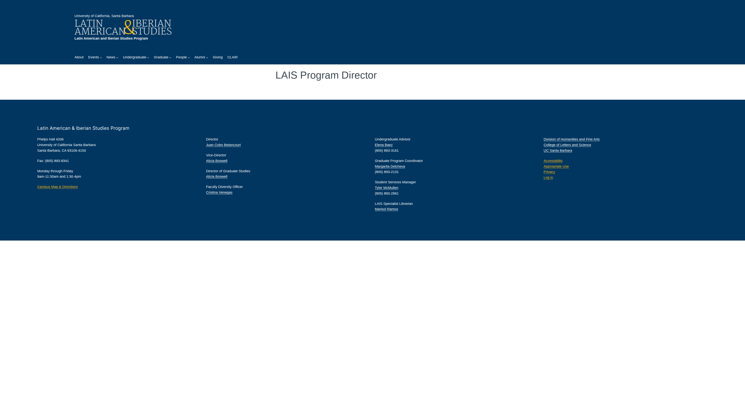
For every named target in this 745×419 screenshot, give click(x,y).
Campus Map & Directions (57, 187)
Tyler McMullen (386, 188)
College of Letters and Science (567, 145)
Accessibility (553, 161)
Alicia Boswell (216, 161)
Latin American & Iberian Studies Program (83, 128)
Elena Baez (384, 145)
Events (93, 57)
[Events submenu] (101, 57)
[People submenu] (189, 57)
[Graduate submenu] (170, 57)
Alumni (199, 57)
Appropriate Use (556, 166)
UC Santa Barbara (558, 150)
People (181, 57)
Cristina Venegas (219, 192)
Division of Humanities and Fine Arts (572, 139)
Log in (548, 177)
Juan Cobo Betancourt (223, 145)
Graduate (161, 57)
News (111, 57)
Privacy (549, 172)
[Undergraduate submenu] (148, 57)
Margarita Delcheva (390, 166)
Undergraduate (134, 57)
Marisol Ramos (386, 209)
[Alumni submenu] (207, 57)
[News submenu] (117, 57)
